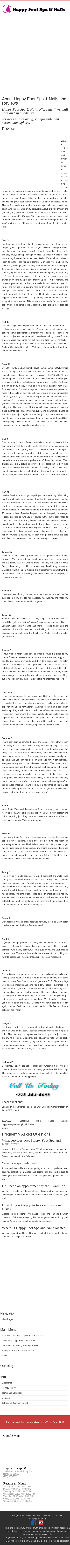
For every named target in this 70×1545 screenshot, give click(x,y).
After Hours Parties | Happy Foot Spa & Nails (23, 1335)
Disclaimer (7, 1383)
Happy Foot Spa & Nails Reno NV (18, 1350)
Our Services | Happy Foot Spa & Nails (20, 1345)
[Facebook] (34, 1524)
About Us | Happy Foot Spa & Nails (18, 1340)
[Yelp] (41, 1524)
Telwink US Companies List (15, 1403)
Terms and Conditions (12, 1393)
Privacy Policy (9, 1388)
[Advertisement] (35, 57)
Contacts (6, 1398)
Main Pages (7, 1319)
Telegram (64, 1541)
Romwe (5, 1355)
